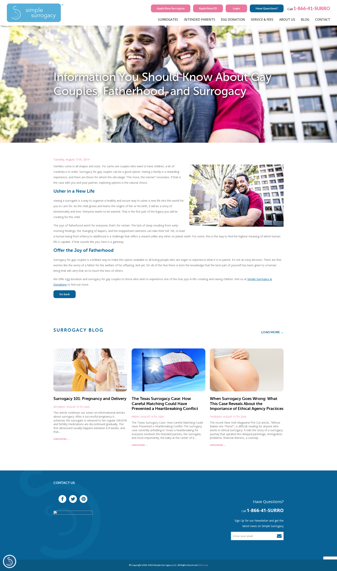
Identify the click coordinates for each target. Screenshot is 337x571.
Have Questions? (267, 8)
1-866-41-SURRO (311, 8)
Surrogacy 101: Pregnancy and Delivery (89, 398)
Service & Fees (262, 19)
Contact (322, 19)
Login (236, 8)
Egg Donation (233, 19)
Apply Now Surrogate (170, 8)
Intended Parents (199, 19)
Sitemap (204, 565)
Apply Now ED (208, 8)
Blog (305, 19)
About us (287, 19)
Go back (64, 294)
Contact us (64, 483)
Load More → (272, 332)
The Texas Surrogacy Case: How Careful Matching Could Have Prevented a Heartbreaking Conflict (165, 403)
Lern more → (61, 438)
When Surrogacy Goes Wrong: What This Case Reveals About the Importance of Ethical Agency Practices (246, 403)
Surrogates (168, 19)
